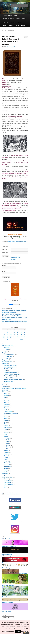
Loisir (5, 434)
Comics (6, 408)
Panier (6, 351)
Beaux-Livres (7, 399)
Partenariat (5, 473)
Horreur (6, 429)
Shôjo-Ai (8, 445)
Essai (5, 422)
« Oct (7, 339)
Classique (6, 406)
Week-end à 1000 (8, 381)
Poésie (6, 456)
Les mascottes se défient (10, 372)
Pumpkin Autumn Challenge (11, 374)
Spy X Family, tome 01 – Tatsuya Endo (12, 314)
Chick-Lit (6, 404)
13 (24, 332)
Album (6, 393)
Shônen (8, 447)
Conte (5, 409)
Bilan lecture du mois (7, 345)
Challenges (5, 363)
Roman (6, 459)
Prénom (4, 265)
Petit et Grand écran (7, 477)
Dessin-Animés (8, 480)
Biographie (7, 401)
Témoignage (7, 466)
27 (24, 336)
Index (3, 385)
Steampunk (7, 464)
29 (7, 338)
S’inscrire (13, 259)
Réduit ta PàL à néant (9, 376)
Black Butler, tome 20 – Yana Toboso (11, 316)
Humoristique (7, 431)
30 (11, 338)
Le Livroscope (23, 573)
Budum (9, 539)
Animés (6, 479)
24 (14, 336)
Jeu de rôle (5, 386)
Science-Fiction (8, 463)
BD (5, 397)
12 (21, 332)
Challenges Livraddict (9, 367)
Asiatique (6, 395)
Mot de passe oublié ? (16, 257)
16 (11, 334)
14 (4, 334)
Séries (5, 488)
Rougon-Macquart (8, 377)
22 (7, 336)
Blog (3, 353)
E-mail (4, 271)
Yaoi (7, 448)
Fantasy (6, 425)
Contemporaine (8, 411)
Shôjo (7, 443)
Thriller (6, 470)
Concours (4, 383)
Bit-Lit (5, 402)
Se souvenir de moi (17, 256)
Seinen (13, 241)
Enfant (6, 418)
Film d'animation (8, 484)
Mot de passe (5, 252)
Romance (6, 461)
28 (4, 338)
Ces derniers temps (9, 354)
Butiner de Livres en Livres (9, 546)
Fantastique (7, 424)
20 (24, 334)
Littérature (5, 392)
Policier (6, 457)
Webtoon (6, 472)
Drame (6, 416)
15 (7, 334)
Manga (9, 241)
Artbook (8, 438)
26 (21, 336)
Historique (7, 427)
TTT (5, 475)
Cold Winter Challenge (10, 369)
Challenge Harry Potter (10, 365)
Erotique (6, 420)
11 (17, 332)
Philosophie (7, 454)
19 (21, 334)
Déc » (21, 339)
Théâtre (6, 468)
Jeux (7, 358)
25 (17, 336)
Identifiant (4, 249)
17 (14, 334)
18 (17, 334)
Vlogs (7, 349)
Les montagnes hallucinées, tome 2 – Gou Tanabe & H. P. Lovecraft (11, 40)
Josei (7, 440)
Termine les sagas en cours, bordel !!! (14, 379)
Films (5, 486)
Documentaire (7, 415)
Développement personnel (11, 413)
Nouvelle (6, 452)
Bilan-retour (7, 347)
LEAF (5, 370)
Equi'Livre (11, 556)
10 (14, 332)
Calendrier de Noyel (7, 361)
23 (11, 336)
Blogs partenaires (6, 360)
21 (4, 336)
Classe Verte (9, 356)
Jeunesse (6, 432)
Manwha (6, 450)
